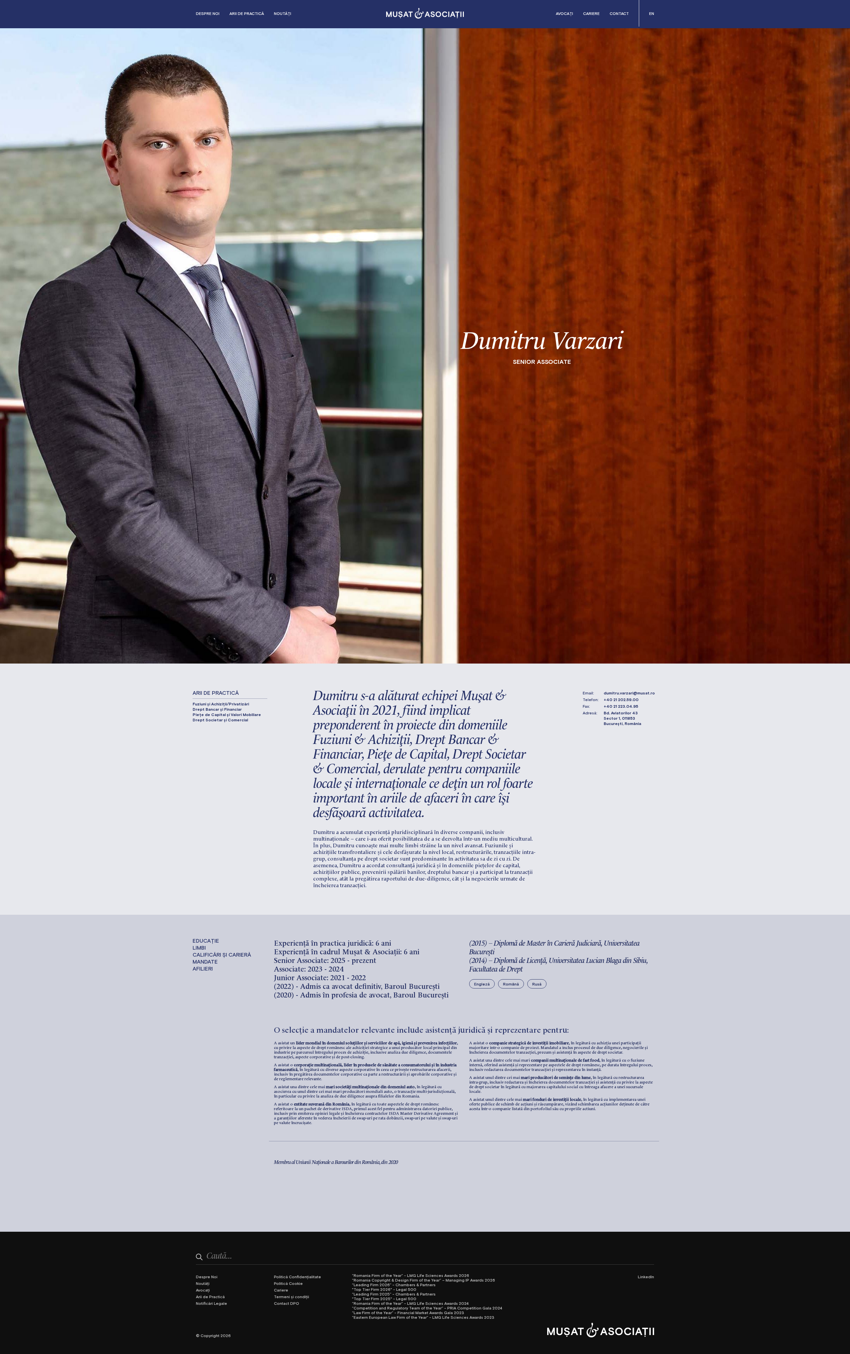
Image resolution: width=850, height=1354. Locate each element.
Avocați (564, 13)
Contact (619, 13)
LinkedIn (646, 1276)
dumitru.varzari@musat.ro (629, 692)
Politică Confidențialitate (297, 1276)
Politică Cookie (288, 1283)
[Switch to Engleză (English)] (651, 13)
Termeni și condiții (291, 1296)
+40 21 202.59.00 (621, 699)
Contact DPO (286, 1303)
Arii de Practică (246, 13)
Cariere (591, 13)
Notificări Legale (211, 1303)
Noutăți (282, 13)
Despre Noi (207, 13)
